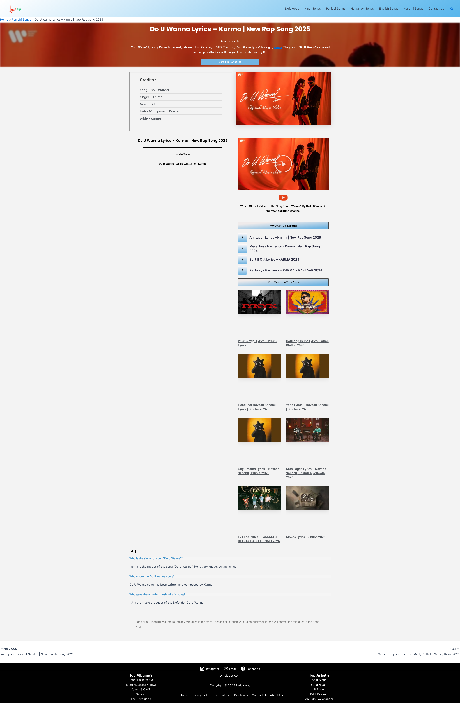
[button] (452, 8)
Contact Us (436, 8)
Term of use (222, 695)
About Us (276, 695)
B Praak (319, 689)
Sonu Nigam (319, 684)
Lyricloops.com (230, 675)
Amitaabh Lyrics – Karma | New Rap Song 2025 (285, 237)
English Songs (388, 8)
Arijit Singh (319, 680)
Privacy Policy (201, 695)
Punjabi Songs (335, 8)
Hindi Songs (312, 8)
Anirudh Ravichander (319, 699)
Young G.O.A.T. (141, 689)
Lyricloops (292, 8)
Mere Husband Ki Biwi (141, 684)
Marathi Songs (413, 8)
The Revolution (141, 699)
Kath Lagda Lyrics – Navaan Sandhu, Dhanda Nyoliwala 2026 (306, 473)
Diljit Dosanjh (319, 694)
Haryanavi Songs (362, 8)
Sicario (141, 694)
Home (184, 695)
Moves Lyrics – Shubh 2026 (305, 537)
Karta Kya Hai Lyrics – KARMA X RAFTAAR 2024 (285, 270)
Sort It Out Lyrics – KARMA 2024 (274, 259)
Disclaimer (241, 695)
